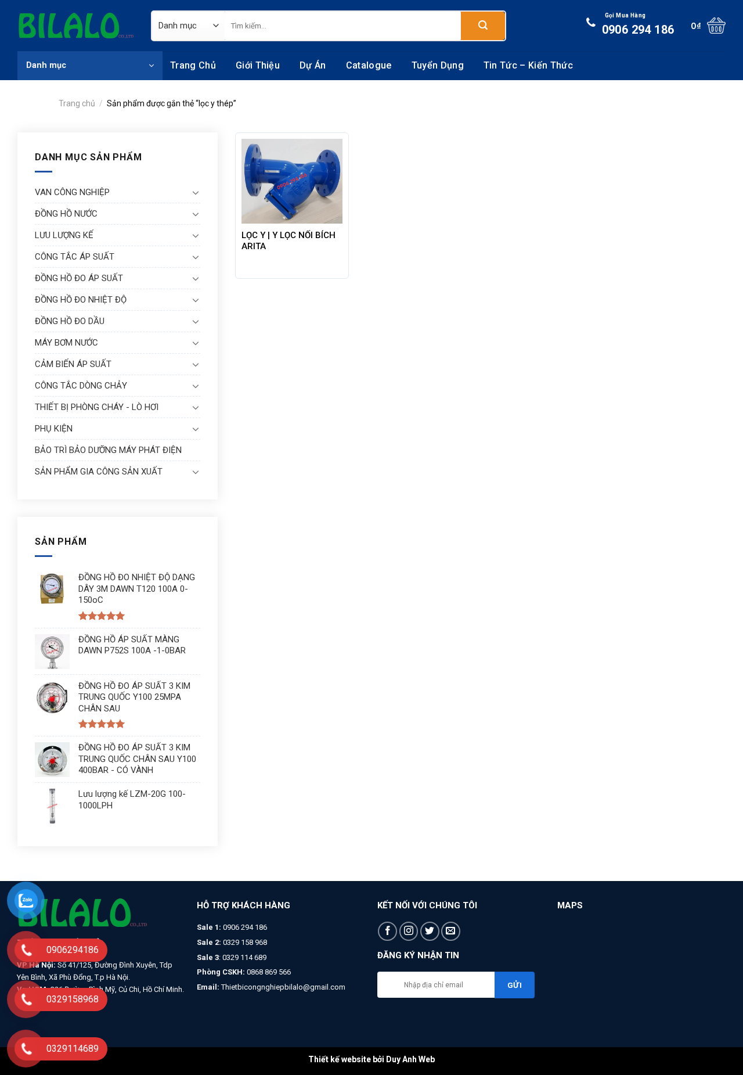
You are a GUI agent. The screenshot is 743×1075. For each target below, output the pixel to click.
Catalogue (369, 65)
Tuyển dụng (438, 65)
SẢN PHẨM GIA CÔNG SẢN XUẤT (99, 471)
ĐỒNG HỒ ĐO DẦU (69, 321)
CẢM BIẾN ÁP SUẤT (73, 364)
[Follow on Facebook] (387, 931)
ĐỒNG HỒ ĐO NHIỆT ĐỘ (81, 299)
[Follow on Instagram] (409, 931)
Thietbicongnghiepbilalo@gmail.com (283, 987)
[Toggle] (195, 192)
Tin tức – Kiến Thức (528, 65)
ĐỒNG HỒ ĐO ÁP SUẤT (79, 278)
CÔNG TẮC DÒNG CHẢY (81, 385)
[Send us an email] (450, 931)
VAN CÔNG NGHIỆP (72, 192)
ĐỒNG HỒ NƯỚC (66, 213)
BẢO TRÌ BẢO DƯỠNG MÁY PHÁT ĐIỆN (108, 450)
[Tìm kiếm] (483, 26)
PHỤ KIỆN (54, 428)
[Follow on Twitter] (429, 931)
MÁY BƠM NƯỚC (66, 342)
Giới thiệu (258, 65)
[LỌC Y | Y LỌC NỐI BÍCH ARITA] (292, 181)
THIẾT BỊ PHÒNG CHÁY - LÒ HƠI (96, 407)
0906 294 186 (638, 24)
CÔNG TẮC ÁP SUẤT (74, 256)
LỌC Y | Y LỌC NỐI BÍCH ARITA (288, 240)
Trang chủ (193, 65)
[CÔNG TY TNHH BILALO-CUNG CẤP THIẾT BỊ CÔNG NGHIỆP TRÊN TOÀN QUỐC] (75, 25)
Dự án (313, 65)
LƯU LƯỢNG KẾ (64, 235)
